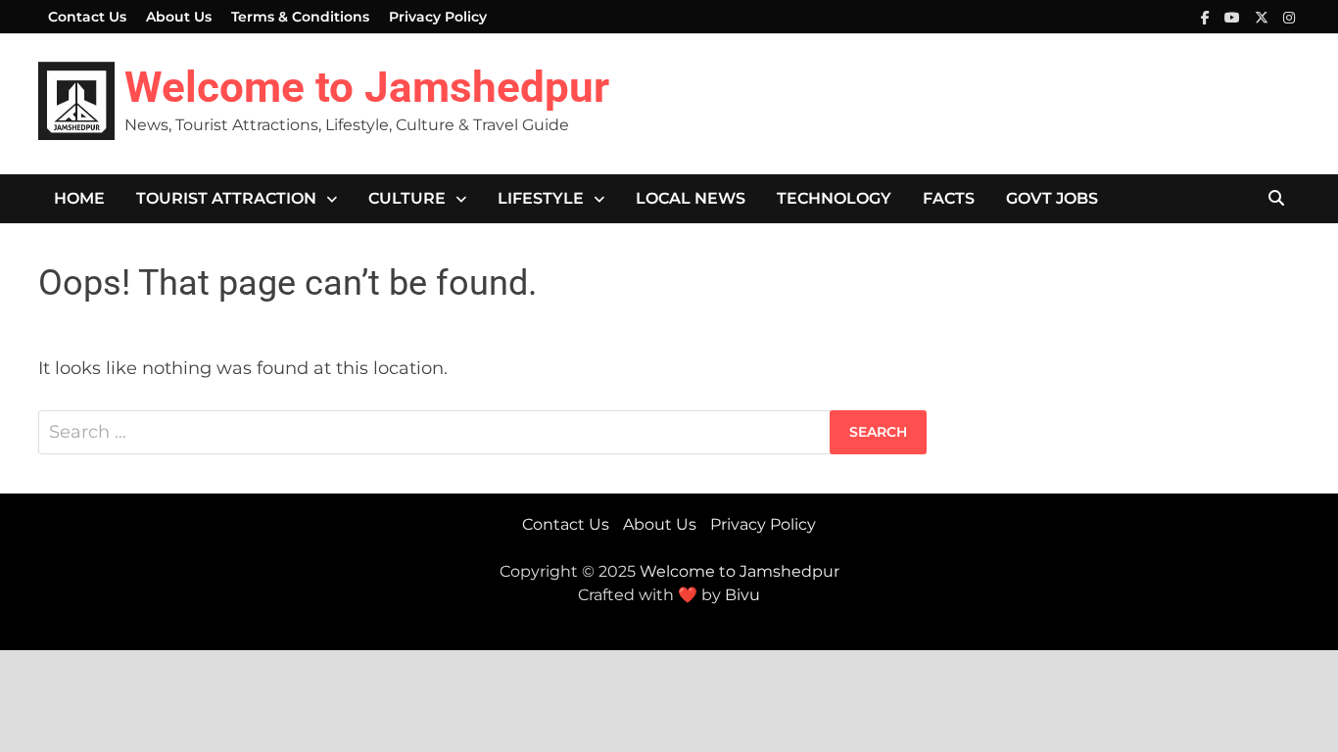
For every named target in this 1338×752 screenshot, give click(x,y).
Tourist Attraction (226, 198)
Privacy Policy (438, 16)
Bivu (742, 595)
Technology (834, 198)
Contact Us (87, 16)
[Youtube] (1234, 16)
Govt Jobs (1052, 198)
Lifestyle (541, 198)
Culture (407, 198)
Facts (949, 198)
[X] (1264, 16)
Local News (690, 198)
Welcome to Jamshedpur (366, 87)
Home (79, 198)
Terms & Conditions (300, 16)
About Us (179, 16)
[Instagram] (1289, 16)
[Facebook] (1207, 16)
